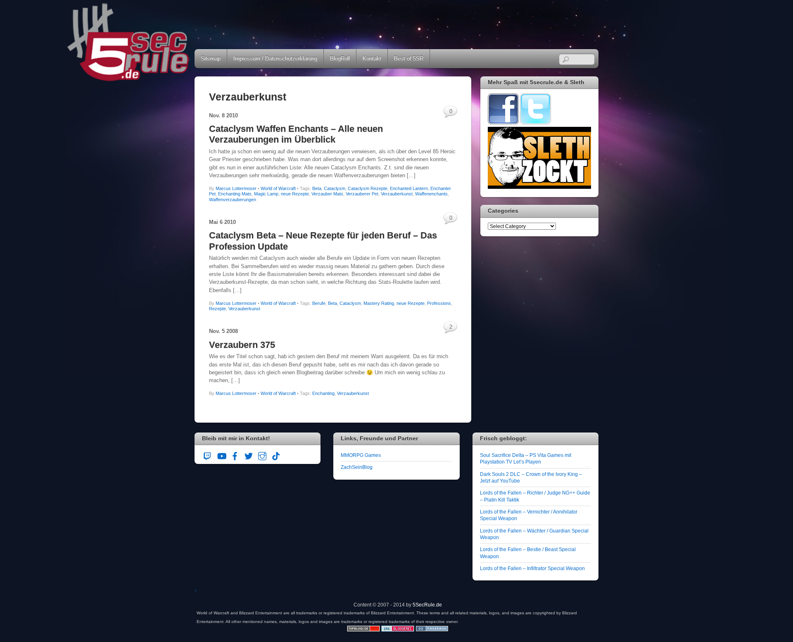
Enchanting (323, 393)
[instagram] (262, 454)
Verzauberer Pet (362, 193)
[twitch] (208, 454)
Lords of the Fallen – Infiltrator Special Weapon (532, 568)
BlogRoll (340, 58)
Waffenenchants (431, 193)
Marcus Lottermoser (236, 188)
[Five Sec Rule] (128, 78)
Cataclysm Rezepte (367, 188)
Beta (316, 188)
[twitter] (248, 454)
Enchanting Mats (235, 193)
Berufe (318, 303)
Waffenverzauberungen (232, 199)
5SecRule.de (427, 604)
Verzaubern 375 (242, 345)
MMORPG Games (361, 455)
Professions (439, 303)
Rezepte (217, 308)
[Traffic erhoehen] (432, 629)
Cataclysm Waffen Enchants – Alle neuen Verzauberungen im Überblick (296, 134)
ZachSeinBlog (357, 467)
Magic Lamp (266, 193)
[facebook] (235, 454)
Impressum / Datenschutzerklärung (275, 58)
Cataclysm (334, 188)
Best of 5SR (408, 58)
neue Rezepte (295, 193)
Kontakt (372, 58)
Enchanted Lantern (409, 188)
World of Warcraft (278, 188)
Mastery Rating (378, 303)
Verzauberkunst (397, 193)
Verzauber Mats (327, 193)
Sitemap (211, 58)
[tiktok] (276, 454)
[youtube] (221, 454)
